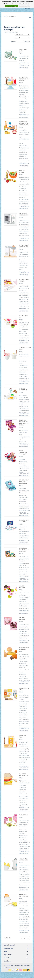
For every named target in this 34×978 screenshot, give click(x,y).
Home (5, 32)
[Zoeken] (4, 16)
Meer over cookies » (24, 6)
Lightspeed (7, 967)
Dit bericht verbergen (11, 6)
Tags (10, 32)
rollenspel (15, 32)
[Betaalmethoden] (10, 970)
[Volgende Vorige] (28, 938)
